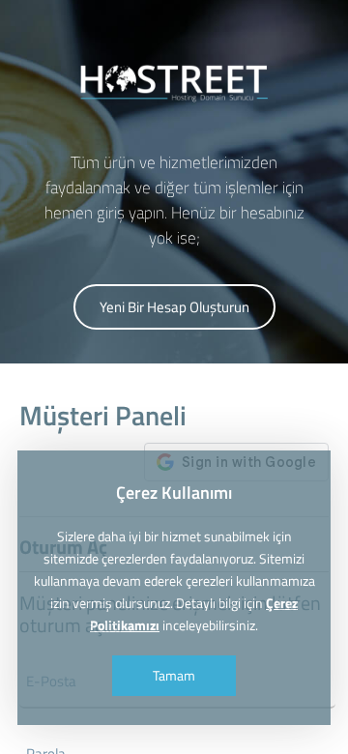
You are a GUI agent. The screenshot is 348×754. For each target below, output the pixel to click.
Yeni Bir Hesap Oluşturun (174, 307)
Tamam (174, 675)
